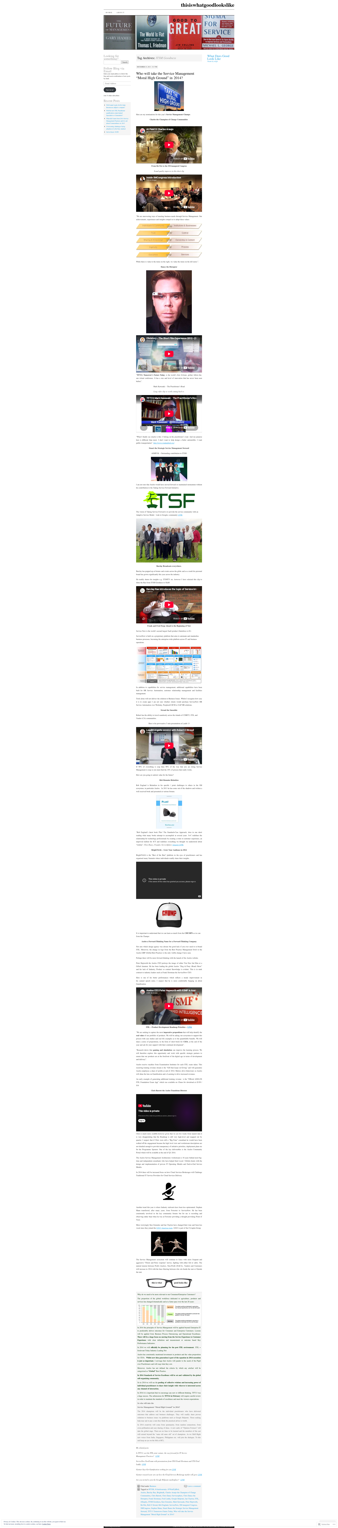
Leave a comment (194, 1486)
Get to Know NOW (112, 132)
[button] (169, 96)
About (121, 12)
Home (109, 12)
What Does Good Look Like (218, 57)
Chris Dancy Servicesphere (172, 1495)
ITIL (197, 1498)
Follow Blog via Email (114, 69)
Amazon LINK (178, 844)
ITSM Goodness (154, 1502)
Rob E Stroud (152, 1505)
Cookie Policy (46, 1524)
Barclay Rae (151, 1492)
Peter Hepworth (191, 1502)
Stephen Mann (156, 1508)
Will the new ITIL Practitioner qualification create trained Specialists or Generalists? (115, 112)
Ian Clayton (189, 1498)
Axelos (143, 1492)
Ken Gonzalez (166, 1502)
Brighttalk (160, 1492)
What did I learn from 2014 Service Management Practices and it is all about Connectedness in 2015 (117, 120)
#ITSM (151, 1489)
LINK (180, 515)
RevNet (143, 1505)
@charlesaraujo (160, 1489)
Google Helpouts (178, 1498)
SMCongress (145, 1508)
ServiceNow (173, 1505)
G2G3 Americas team (164, 1228)
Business (153, 1486)
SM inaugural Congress (188, 1505)
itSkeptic (144, 1502)
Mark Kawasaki (179, 1502)
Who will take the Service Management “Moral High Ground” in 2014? (165, 75)
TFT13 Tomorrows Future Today (160, 1511)
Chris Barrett (156, 1495)
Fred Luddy (166, 1498)
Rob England (163, 1505)
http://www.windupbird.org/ (163, 443)
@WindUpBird (173, 1489)
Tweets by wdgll (212, 61)
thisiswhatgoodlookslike (207, 5)
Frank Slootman (155, 1498)
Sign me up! (110, 90)
